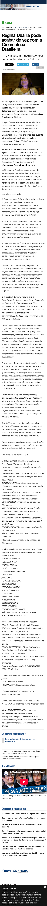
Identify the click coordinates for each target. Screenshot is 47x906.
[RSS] (23, 881)
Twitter (22, 144)
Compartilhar (24, 64)
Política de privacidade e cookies (22, 902)
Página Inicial (17, 27)
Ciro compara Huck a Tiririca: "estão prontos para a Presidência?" (24, 819)
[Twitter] (17, 881)
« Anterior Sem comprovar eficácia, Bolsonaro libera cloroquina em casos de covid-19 (21, 752)
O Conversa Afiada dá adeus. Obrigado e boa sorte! (24, 813)
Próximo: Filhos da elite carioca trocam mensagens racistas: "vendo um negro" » (21, 757)
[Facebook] (4, 881)
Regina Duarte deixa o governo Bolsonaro (20, 740)
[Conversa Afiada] (23, 8)
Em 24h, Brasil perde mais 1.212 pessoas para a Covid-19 (22, 825)
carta (19, 194)
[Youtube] (11, 881)
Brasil (8, 22)
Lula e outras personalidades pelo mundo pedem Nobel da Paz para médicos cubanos (23, 847)
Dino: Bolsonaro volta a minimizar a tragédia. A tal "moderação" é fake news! (24, 832)
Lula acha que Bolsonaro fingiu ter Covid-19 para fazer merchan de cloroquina (23, 854)
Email (36, 64)
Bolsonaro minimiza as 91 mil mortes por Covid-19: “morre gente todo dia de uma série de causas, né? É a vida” (24, 839)
